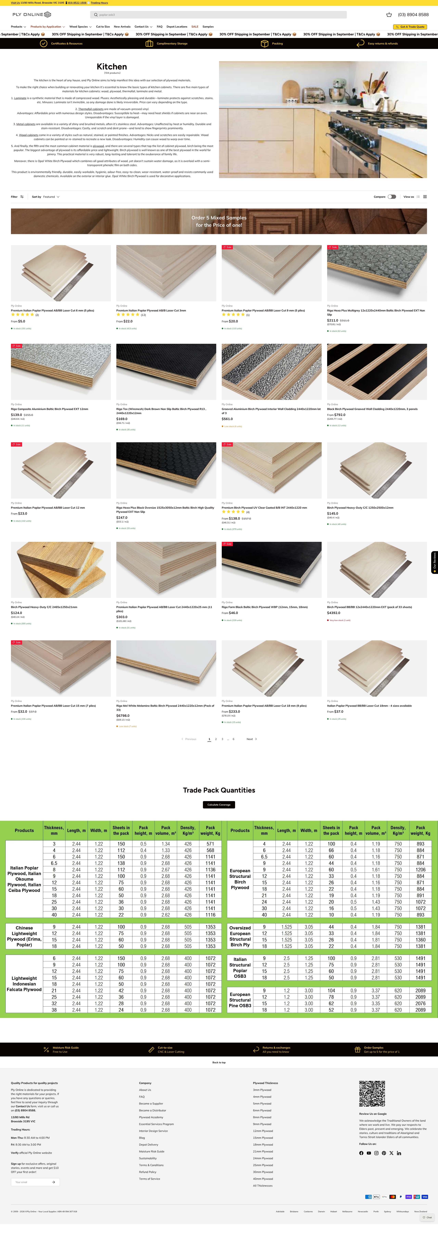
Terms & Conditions (151, 1165)
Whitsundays (402, 1211)
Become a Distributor (152, 1110)
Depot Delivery (148, 1144)
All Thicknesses (263, 1185)
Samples (208, 27)
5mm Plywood (262, 1103)
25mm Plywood (263, 1165)
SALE (194, 27)
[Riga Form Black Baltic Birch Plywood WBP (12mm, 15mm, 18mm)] (272, 570)
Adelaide (280, 1211)
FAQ (160, 27)
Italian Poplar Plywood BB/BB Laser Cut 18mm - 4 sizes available (369, 705)
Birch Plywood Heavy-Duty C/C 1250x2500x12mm (360, 507)
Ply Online (31, 1211)
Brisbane (294, 1211)
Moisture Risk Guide (151, 1151)
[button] (389, 14)
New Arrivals (122, 27)
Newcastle (363, 1211)
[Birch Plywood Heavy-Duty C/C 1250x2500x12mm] (377, 470)
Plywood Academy (151, 1117)
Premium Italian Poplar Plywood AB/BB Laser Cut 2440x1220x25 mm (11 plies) (164, 609)
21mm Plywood (263, 1151)
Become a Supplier (151, 1103)
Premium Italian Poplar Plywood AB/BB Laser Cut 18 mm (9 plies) (264, 705)
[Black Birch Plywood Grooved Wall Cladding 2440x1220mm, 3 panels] (377, 372)
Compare (379, 196)
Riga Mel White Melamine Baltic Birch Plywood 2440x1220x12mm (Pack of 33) (165, 707)
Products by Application (46, 27)
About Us (145, 1090)
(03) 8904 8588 (413, 14)
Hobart (333, 1211)
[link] (188, 739)
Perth (376, 1211)
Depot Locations (177, 27)
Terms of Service (149, 1178)
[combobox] (218, 14)
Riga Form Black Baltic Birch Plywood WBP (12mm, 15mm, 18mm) (265, 607)
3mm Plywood (262, 1090)
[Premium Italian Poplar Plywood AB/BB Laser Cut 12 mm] (61, 470)
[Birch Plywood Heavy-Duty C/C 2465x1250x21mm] (61, 570)
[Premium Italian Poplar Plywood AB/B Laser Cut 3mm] (166, 273)
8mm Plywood (262, 1117)
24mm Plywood (263, 1158)
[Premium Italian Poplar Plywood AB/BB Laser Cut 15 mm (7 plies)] (61, 668)
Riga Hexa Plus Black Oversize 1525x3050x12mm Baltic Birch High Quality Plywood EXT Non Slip (165, 509)
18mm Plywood (263, 1144)
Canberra (308, 1211)
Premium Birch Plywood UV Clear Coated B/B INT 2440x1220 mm (264, 507)
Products (16, 27)
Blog (142, 1137)
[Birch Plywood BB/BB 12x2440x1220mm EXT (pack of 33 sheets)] (377, 570)
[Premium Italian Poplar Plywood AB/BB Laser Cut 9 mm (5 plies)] (272, 273)
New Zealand (420, 1211)
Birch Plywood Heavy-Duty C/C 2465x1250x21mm (44, 607)
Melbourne (347, 1211)
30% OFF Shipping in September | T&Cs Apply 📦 (75, 34)
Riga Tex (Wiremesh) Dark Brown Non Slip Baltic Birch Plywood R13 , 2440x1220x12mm (161, 411)
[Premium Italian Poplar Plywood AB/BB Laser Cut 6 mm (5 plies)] (61, 273)
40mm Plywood (263, 1178)
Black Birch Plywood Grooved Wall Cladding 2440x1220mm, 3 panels (372, 409)
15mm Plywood (263, 1137)
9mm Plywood (262, 1124)
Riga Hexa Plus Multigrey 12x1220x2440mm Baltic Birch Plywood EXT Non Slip (376, 312)
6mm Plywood (262, 1110)
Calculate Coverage (219, 804)
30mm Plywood (263, 1172)
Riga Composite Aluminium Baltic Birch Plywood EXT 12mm (49, 409)
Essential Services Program (156, 1124)
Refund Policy (147, 1172)
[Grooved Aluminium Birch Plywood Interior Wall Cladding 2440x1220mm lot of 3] (272, 372)
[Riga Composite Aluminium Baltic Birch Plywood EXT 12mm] (61, 372)
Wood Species (78, 27)
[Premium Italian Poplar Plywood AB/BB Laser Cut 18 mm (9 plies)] (272, 668)
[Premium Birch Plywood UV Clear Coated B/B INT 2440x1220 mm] (272, 470)
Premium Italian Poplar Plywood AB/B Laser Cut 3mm (151, 310)
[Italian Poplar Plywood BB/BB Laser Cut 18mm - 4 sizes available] (377, 668)
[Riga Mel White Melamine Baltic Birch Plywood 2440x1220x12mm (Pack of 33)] (166, 668)
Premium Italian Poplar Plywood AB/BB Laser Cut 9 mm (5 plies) (263, 310)
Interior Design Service (153, 1131)
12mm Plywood (263, 1131)
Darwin (321, 1211)
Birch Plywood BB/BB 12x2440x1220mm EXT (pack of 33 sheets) (369, 607)
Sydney (387, 1211)
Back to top (219, 1062)
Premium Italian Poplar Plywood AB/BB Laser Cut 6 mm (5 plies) (52, 310)
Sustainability (148, 1158)
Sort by (36, 196)
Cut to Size (103, 27)
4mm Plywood (262, 1096)
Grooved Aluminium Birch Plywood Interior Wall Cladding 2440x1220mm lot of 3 (271, 411)
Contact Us (142, 27)
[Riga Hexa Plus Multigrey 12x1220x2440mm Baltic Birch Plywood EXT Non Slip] (377, 273)
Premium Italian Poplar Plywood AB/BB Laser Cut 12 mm (48, 507)
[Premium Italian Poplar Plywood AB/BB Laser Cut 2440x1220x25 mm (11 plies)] (166, 570)
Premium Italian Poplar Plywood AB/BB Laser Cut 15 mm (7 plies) (53, 705)
